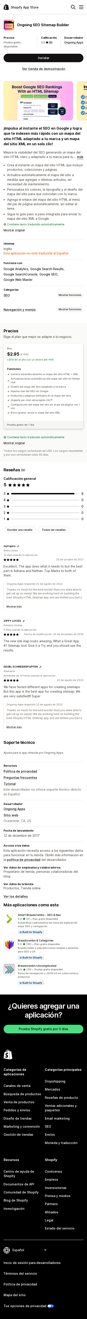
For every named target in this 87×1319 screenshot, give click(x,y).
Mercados (52, 1089)
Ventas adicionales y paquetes (61, 1108)
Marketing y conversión (22, 1126)
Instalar (43, 58)
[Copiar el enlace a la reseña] (18, 546)
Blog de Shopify (16, 1200)
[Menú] (81, 7)
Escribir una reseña (19, 529)
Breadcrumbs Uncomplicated (37, 965)
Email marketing (57, 1118)
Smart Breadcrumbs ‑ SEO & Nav (39, 915)
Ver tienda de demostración (43, 69)
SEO (7, 295)
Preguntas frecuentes (20, 777)
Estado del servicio (60, 1228)
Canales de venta (17, 1086)
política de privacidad (23, 860)
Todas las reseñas (54, 529)
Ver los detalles (16, 896)
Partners (51, 1204)
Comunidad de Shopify (21, 1192)
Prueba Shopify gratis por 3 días (43, 1029)
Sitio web (11, 815)
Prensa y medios (57, 1196)
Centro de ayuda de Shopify (19, 1174)
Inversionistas (55, 1188)
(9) (50, 42)
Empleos (51, 1179)
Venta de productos (19, 1102)
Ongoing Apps (73, 42)
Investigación (14, 1208)
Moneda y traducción (61, 1143)
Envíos (50, 1134)
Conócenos (53, 1171)
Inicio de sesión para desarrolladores (32, 1263)
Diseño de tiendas (18, 1118)
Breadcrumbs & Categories (36, 940)
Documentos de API (19, 1184)
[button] (43, 924)
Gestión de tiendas (18, 1134)
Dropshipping (55, 1081)
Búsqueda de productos (22, 1094)
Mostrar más (14, 606)
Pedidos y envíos (17, 1110)
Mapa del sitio (15, 1295)
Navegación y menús (20, 310)
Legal (49, 1220)
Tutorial (10, 784)
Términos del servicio (20, 1273)
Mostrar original (14, 230)
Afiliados (51, 1212)
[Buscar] (73, 7)
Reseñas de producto (61, 1097)
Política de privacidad (20, 771)
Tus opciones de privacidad (25, 1306)
